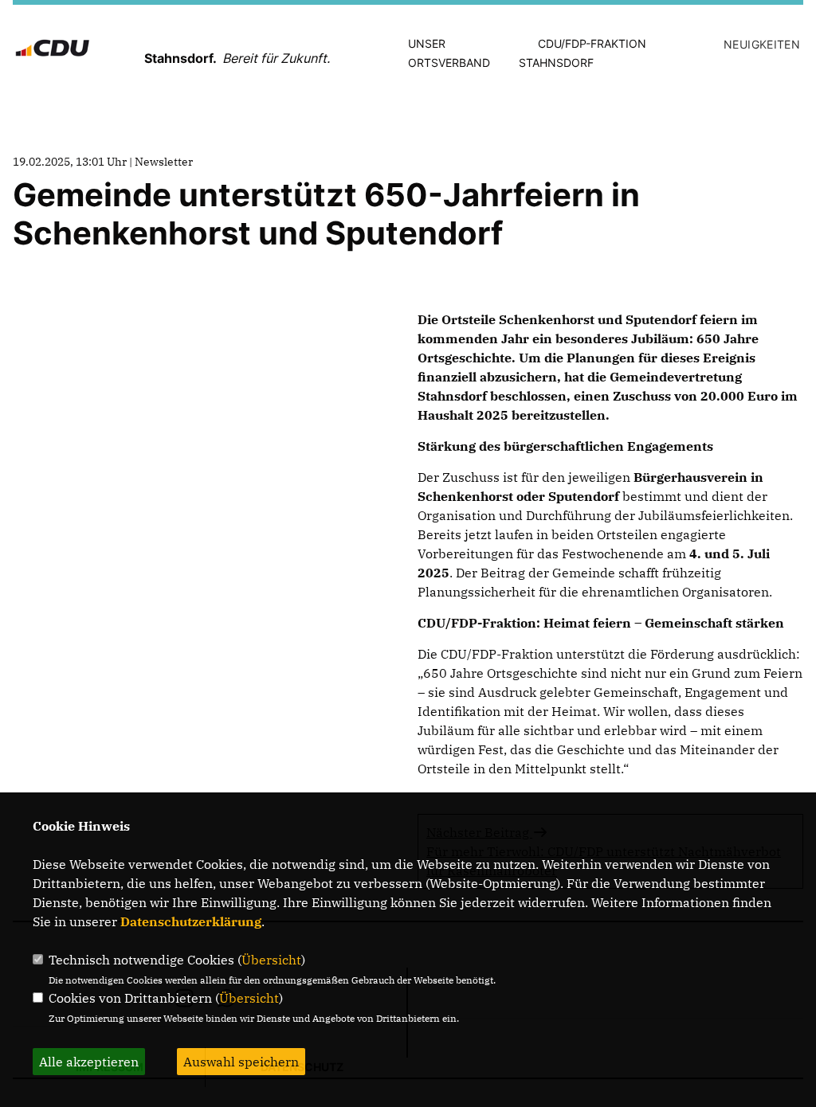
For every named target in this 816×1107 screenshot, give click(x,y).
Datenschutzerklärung (190, 921)
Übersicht (271, 960)
